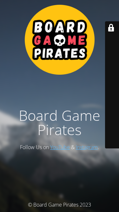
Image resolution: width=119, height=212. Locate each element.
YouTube (60, 147)
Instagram (87, 147)
